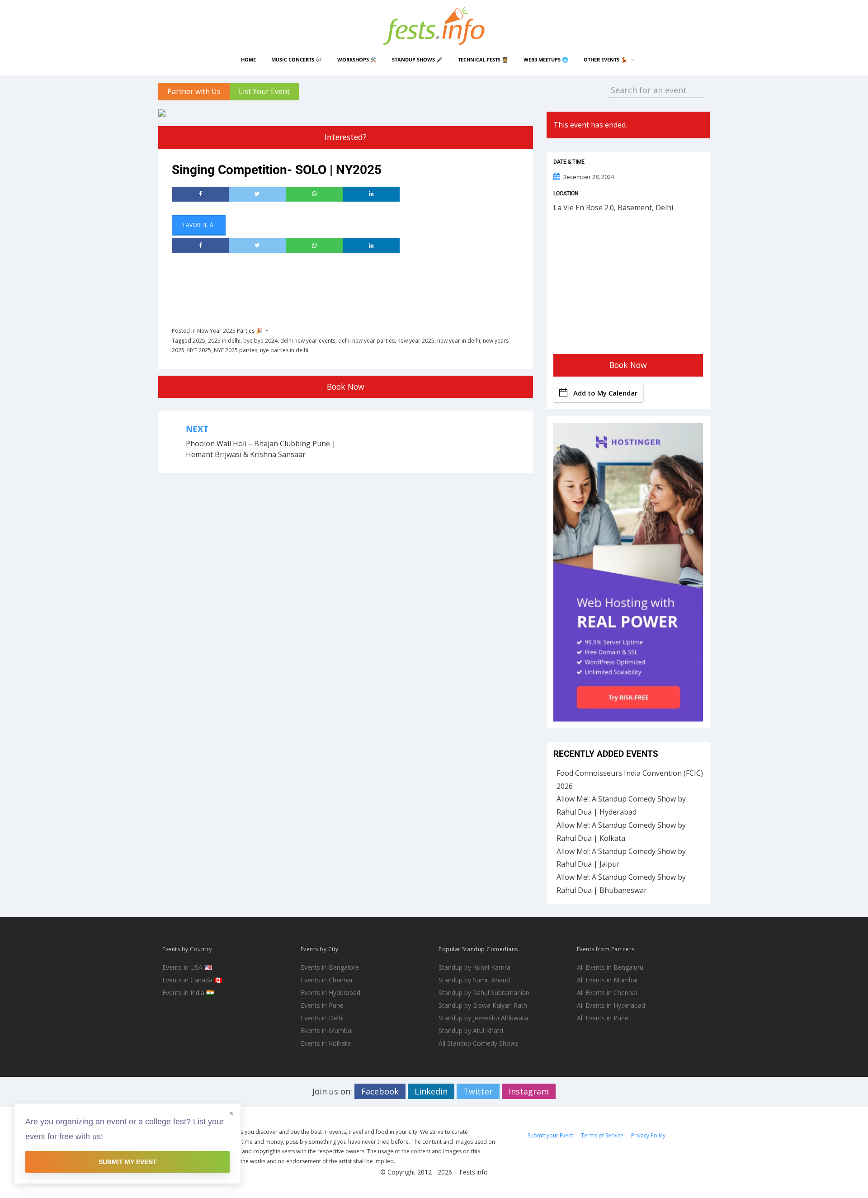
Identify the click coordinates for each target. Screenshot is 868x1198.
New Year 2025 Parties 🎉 (230, 331)
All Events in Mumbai (607, 980)
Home (248, 59)
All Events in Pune (602, 1018)
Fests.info (473, 1172)
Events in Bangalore (330, 967)
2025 (199, 340)
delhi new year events (307, 340)
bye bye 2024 (260, 340)
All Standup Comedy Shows (479, 1043)
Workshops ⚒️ (357, 59)
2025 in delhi (224, 340)
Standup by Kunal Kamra (474, 967)
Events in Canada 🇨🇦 (192, 980)
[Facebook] (200, 194)
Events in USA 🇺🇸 (187, 967)
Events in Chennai (326, 980)
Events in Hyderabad (330, 992)
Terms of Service (602, 1135)
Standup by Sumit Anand (474, 980)
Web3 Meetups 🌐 (546, 59)
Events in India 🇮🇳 (188, 992)
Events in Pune (322, 1005)
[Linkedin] (371, 194)
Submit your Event (550, 1135)
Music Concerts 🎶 (296, 59)
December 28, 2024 (588, 177)
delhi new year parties (366, 340)
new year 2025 (415, 340)
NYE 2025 (199, 350)
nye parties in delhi (284, 350)
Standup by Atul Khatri (471, 1030)
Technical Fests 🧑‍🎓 (483, 59)
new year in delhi (458, 340)
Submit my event (128, 1161)
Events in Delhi (322, 1018)
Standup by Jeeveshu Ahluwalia (483, 1018)
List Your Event (264, 91)
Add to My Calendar (605, 392)
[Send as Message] (314, 194)
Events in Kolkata (326, 1043)
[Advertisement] (336, 287)
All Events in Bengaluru (610, 967)
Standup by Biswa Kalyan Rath (483, 1005)
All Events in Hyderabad (611, 1005)
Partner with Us (194, 91)
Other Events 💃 (605, 59)
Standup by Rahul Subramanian (484, 992)
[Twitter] (257, 194)
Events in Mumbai (327, 1030)
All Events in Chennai (607, 992)
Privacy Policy (648, 1135)
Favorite (196, 225)
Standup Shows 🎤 (417, 59)
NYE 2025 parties (235, 350)
